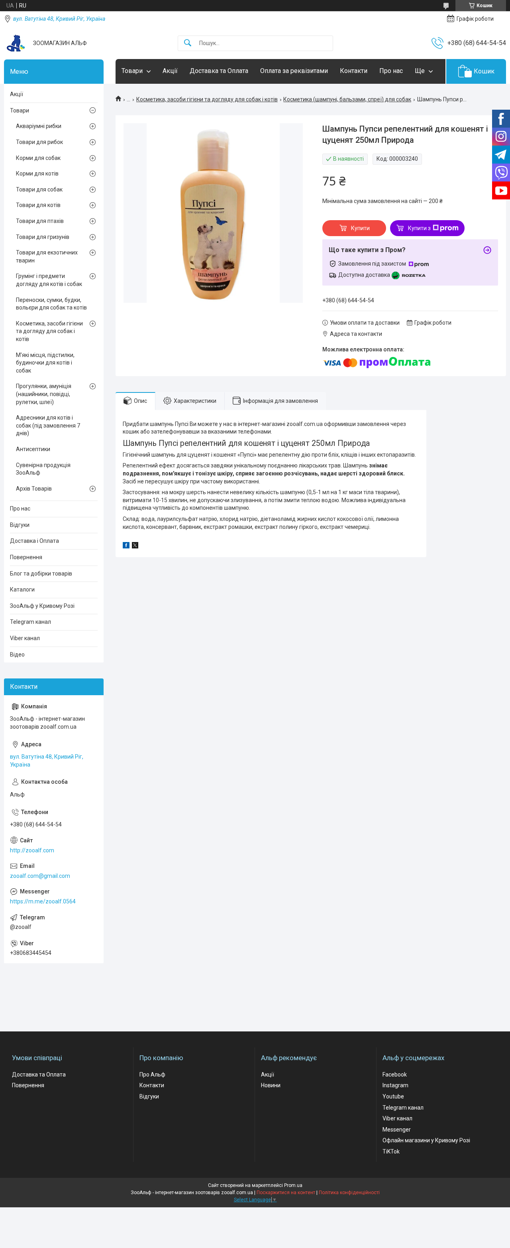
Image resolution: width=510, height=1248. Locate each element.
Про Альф (152, 1074)
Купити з (419, 228)
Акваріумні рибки (38, 126)
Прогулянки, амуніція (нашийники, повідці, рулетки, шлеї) (43, 394)
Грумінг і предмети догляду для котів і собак (49, 280)
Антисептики (33, 449)
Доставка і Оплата (34, 541)
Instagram (395, 1085)
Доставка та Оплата (219, 71)
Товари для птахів (40, 221)
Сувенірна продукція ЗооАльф (43, 469)
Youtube (393, 1096)
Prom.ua (293, 1185)
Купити (360, 228)
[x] (135, 546)
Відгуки (19, 525)
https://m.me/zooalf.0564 (43, 901)
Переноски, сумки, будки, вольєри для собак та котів (51, 304)
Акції (170, 71)
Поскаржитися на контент (286, 1192)
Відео (17, 654)
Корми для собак (38, 158)
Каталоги (22, 589)
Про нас (391, 71)
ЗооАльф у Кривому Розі (42, 606)
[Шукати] (187, 43)
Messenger (396, 1129)
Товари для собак (39, 189)
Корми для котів (37, 173)
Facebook (394, 1074)
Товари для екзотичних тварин (47, 256)
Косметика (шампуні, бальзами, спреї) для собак (347, 99)
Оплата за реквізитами (294, 71)
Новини (270, 1085)
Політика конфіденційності (349, 1192)
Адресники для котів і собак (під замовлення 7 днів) (48, 425)
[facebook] (126, 546)
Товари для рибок (39, 142)
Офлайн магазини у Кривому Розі (426, 1140)
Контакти (353, 71)
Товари (132, 71)
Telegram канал (30, 622)
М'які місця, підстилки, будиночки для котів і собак (45, 363)
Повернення (26, 557)
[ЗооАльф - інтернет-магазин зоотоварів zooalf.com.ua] (15, 43)
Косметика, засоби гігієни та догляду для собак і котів (207, 99)
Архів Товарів (34, 488)
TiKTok (391, 1151)
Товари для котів (38, 205)
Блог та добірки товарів (41, 573)
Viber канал (25, 638)
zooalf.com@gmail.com (40, 876)
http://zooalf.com (32, 850)
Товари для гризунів (42, 237)
